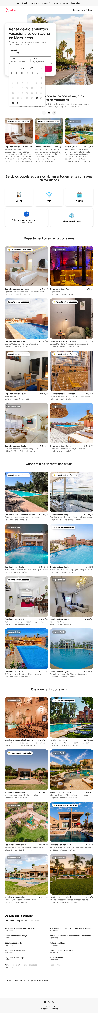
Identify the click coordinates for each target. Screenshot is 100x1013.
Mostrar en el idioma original (70, 3)
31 (18, 103)
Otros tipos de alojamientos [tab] (16, 921)
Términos (54, 1009)
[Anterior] (44, 113)
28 (37, 98)
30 (13, 103)
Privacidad (44, 1009)
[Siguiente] (54, 113)
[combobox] (30, 52)
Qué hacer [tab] (35, 921)
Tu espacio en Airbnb (82, 10)
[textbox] (20, 61)
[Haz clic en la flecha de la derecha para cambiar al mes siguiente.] (41, 68)
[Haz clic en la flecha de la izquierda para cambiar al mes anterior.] (13, 68)
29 (41, 98)
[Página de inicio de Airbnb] (11, 10)
